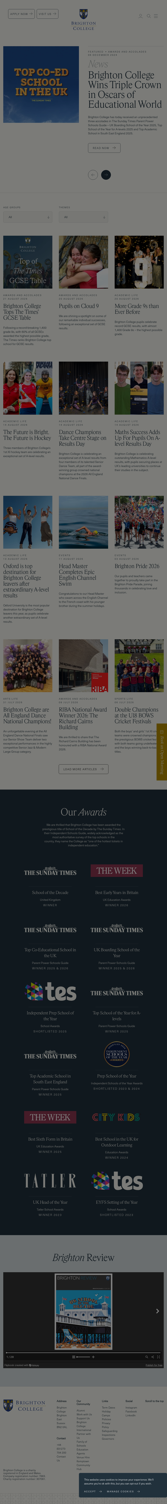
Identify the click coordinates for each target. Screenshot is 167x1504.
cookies (110, 1479)
